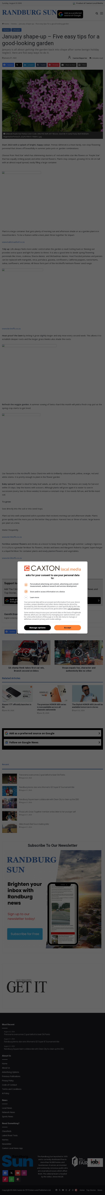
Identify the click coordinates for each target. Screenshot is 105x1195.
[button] (52, 597)
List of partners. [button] (74, 609)
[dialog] (53, 597)
